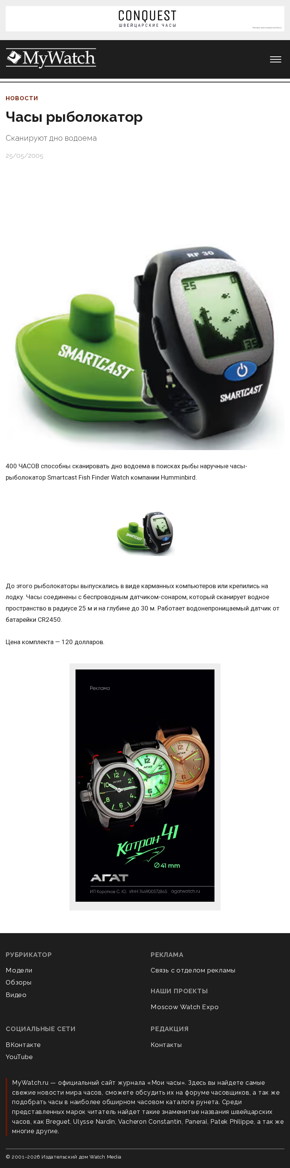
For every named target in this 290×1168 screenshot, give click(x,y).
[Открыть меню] (275, 59)
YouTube (19, 1057)
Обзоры (19, 982)
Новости (22, 98)
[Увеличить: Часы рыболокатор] (145, 310)
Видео (16, 995)
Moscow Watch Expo (185, 1007)
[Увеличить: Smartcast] (145, 526)
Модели (19, 970)
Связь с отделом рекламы (193, 970)
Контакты (166, 1044)
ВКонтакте (23, 1044)
